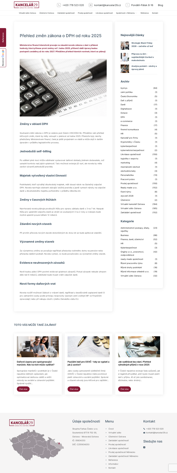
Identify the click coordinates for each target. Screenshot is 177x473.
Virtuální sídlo (114, 432)
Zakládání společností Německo (123, 456)
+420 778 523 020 (155, 429)
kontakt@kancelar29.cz (157, 432)
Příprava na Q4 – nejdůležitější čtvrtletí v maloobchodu (142, 57)
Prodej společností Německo (121, 452)
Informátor (113, 464)
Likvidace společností (104, 13)
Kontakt (155, 13)
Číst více (23, 389)
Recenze (3, 62)
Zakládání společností (66, 13)
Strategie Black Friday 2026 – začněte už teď (142, 44)
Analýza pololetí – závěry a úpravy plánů (144, 67)
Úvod (111, 429)
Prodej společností (85, 13)
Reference (145, 13)
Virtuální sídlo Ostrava (27, 13)
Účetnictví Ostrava (46, 13)
